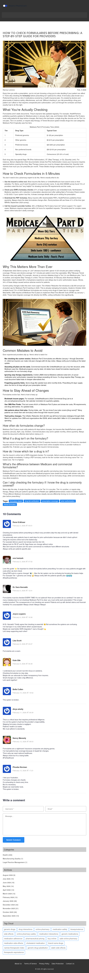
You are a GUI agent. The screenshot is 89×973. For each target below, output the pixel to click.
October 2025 (10, 912)
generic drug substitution (38, 947)
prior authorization (68, 501)
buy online (52, 938)
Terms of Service (30, 963)
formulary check (16, 501)
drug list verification (32, 501)
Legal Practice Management (15, 862)
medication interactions (48, 934)
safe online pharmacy (68, 938)
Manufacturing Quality (13, 858)
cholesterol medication (35, 943)
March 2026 (9, 893)
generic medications (70, 934)
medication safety (60, 929)
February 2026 (10, 897)
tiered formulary (10, 504)
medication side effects (13, 943)
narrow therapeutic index (14, 947)
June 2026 (8, 882)
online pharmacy (42, 929)
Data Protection (58, 963)
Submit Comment (13, 840)
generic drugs (9, 929)
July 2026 (8, 879)
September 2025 (11, 916)
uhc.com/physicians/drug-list (15, 401)
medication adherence (13, 938)
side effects (8, 934)
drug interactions (25, 929)
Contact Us (70, 963)
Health (7, 855)
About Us (18, 963)
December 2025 (10, 905)
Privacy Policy (44, 963)
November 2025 (10, 908)
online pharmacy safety (26, 934)
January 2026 (10, 901)
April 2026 (8, 890)
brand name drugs (55, 943)
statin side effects (58, 947)
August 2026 (9, 875)
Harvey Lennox (9, 90)
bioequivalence (76, 929)
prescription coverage (50, 501)
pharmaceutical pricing (35, 938)
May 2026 (8, 886)
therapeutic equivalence (14, 952)
